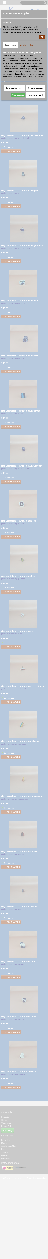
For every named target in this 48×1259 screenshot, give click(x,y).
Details (23, 45)
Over (31, 45)
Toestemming (10, 45)
